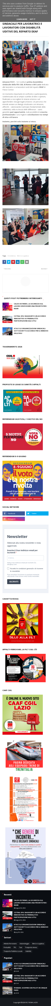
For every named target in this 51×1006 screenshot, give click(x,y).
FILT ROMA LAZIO (32, 1002)
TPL (15, 947)
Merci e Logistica (23, 256)
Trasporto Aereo (31, 947)
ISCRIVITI (13, 582)
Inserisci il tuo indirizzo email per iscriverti (22, 551)
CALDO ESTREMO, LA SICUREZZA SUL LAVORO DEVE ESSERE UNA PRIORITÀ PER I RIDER (30, 306)
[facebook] (13, 513)
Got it (32, 19)
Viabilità (28, 951)
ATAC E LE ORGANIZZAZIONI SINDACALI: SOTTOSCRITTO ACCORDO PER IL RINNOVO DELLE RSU (31, 330)
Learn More (22, 19)
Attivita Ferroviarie (10, 944)
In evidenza (12, 256)
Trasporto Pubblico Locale (13, 951)
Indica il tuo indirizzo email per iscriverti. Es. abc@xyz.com (21, 563)
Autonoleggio (24, 944)
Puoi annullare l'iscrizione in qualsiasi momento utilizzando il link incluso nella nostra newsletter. (23, 575)
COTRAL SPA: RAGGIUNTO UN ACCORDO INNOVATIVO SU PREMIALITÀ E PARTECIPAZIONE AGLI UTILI (30, 318)
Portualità (7, 947)
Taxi (20, 947)
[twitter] (37, 513)
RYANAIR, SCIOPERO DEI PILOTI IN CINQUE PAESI (30, 989)
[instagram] (13, 519)
